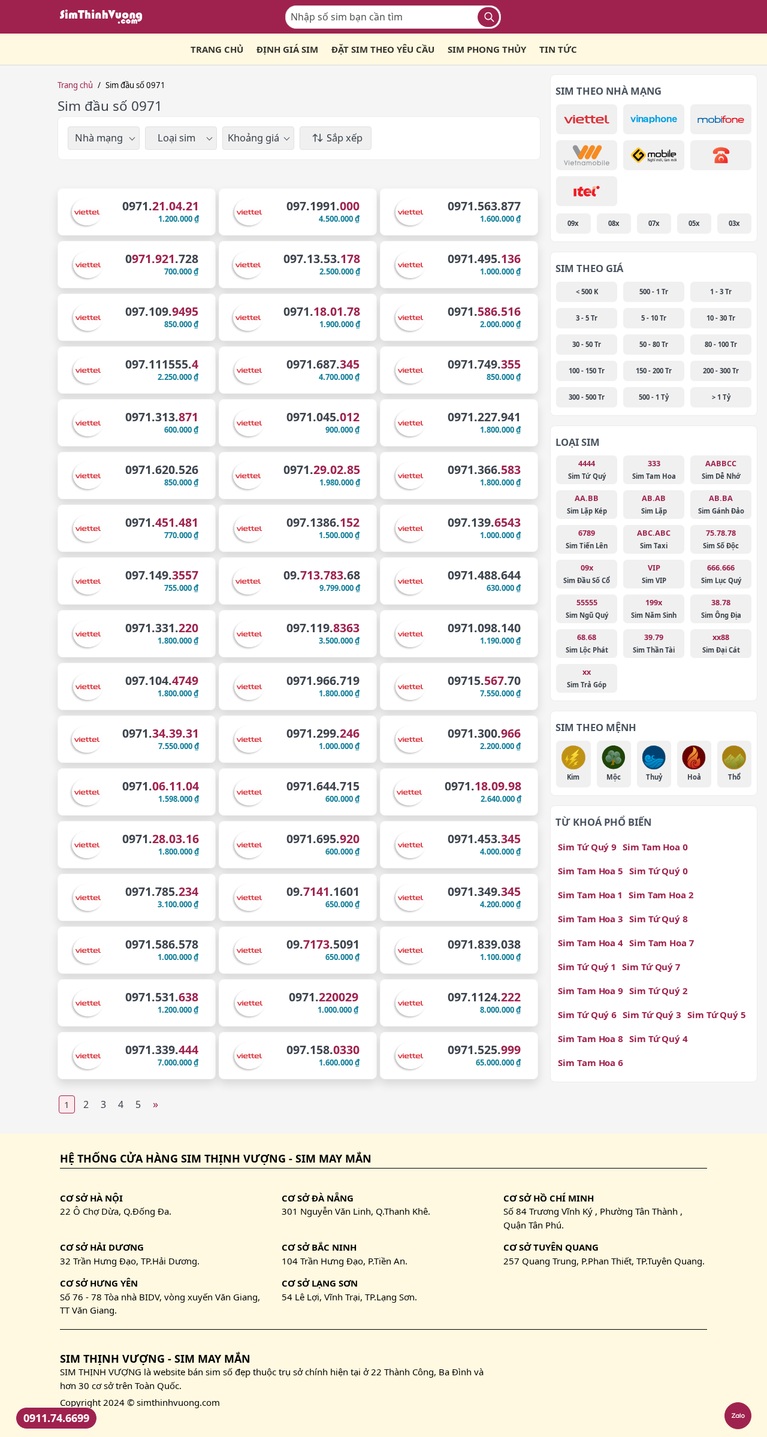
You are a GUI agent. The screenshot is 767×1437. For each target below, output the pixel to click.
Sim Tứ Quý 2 (658, 991)
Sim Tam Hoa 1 (590, 895)
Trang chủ (75, 85)
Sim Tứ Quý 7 (651, 967)
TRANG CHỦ (217, 49)
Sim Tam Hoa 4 (590, 943)
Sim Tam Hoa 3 (590, 919)
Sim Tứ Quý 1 (587, 967)
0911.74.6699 (56, 1418)
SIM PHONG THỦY (487, 49)
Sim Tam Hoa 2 (661, 895)
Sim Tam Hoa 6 (590, 1062)
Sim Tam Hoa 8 (590, 1038)
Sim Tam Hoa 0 (655, 847)
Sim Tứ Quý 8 (658, 919)
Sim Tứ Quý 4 (658, 1038)
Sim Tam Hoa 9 (590, 991)
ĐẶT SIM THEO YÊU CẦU (382, 49)
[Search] (488, 17)
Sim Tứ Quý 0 (658, 871)
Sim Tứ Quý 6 (587, 1015)
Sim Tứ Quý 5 (716, 1015)
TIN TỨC (558, 49)
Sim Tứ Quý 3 (652, 1015)
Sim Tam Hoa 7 (661, 943)
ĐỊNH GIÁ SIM (287, 49)
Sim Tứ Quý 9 (587, 847)
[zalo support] (737, 1415)
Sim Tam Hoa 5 (590, 871)
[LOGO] (105, 17)
